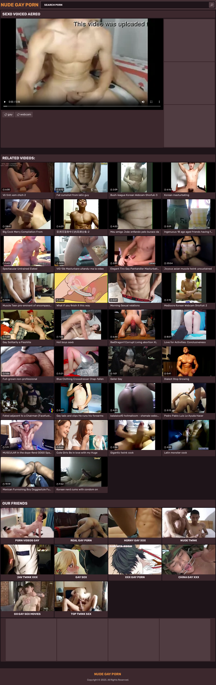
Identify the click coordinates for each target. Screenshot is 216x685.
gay (10, 114)
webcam (25, 114)
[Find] (212, 5)
